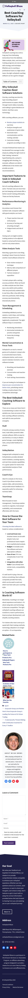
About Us (7, 912)
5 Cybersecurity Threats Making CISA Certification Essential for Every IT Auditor (13, 722)
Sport (22, 23)
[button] (20, 9)
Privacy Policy (6, 987)
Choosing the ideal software (11, 526)
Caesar (17, 23)
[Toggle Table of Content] (19, 81)
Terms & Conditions (7, 984)
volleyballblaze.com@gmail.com (13, 937)
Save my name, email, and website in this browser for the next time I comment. (14, 834)
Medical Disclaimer (18, 987)
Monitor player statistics (15, 122)
